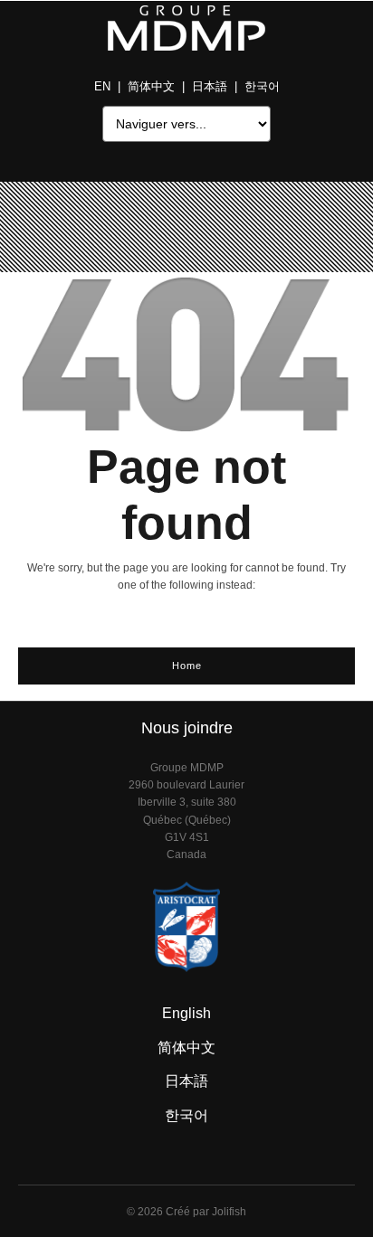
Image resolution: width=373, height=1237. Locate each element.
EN (102, 86)
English (186, 1013)
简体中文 (151, 86)
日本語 (209, 86)
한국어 (262, 86)
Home (187, 665)
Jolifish (229, 1211)
